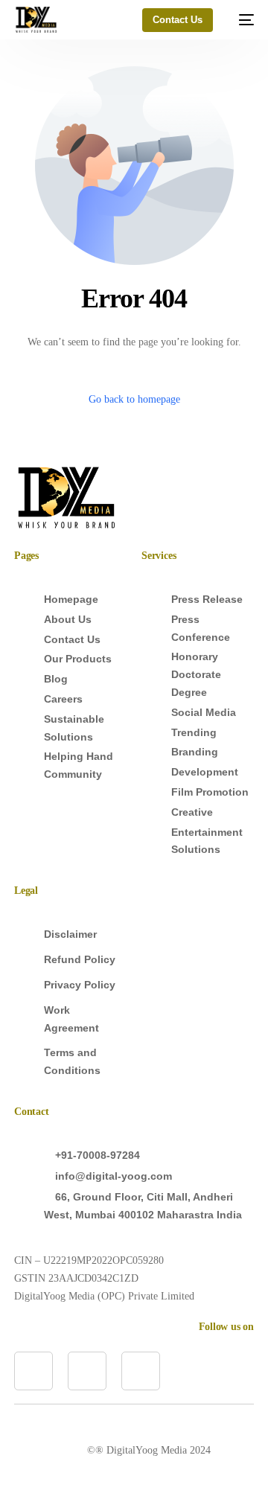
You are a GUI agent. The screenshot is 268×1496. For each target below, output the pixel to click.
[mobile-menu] (241, 20)
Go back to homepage (134, 399)
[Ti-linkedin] (33, 1371)
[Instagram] (140, 1371)
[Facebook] (87, 1371)
